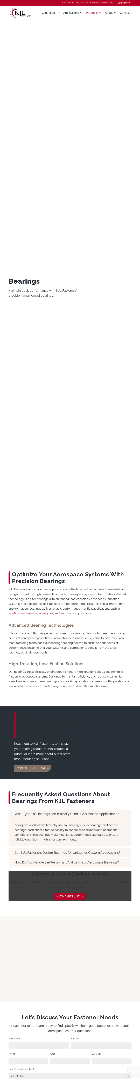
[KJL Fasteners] (20, 13)
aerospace (67, 613)
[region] (70, 832)
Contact (125, 12)
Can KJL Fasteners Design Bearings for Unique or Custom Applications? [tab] (67, 852)
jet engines (45, 613)
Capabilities (49, 12)
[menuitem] (88, 3)
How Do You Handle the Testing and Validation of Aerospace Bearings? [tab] (67, 862)
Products (92, 12)
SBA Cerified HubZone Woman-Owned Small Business (88, 3)
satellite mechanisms (23, 613)
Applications (71, 12)
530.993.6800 (123, 3)
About (109, 12)
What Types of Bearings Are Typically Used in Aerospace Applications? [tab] (67, 814)
